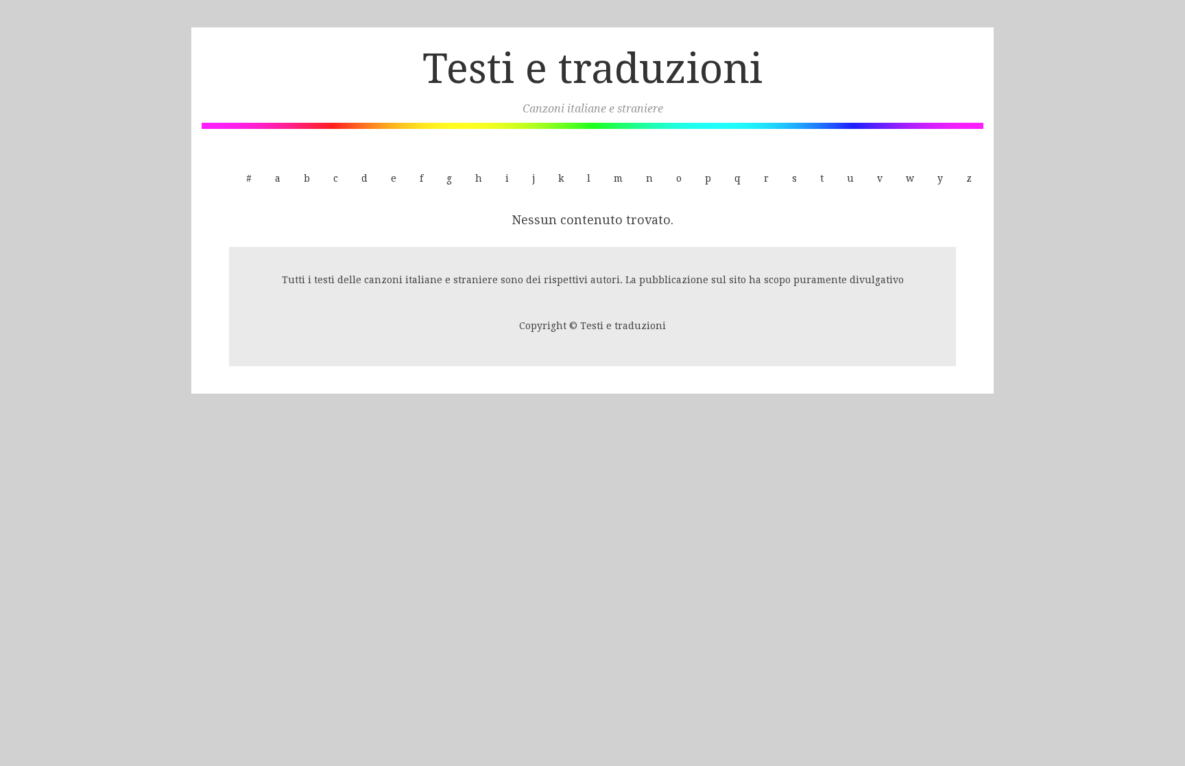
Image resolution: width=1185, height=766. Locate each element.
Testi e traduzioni (592, 69)
